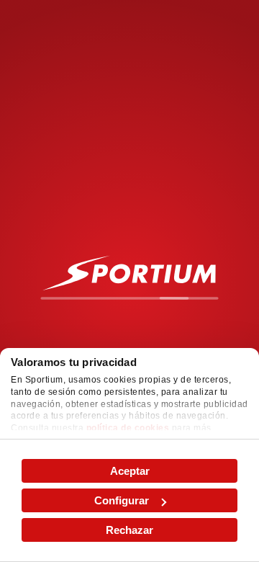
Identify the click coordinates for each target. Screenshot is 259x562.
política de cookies (128, 428)
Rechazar (129, 530)
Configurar (121, 500)
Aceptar (130, 471)
